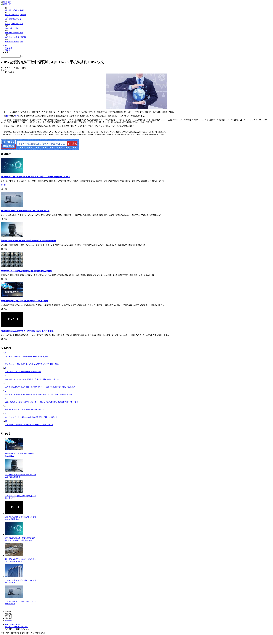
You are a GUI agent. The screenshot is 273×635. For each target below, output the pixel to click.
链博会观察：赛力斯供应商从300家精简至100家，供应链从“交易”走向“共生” (35, 176)
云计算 (13, 24)
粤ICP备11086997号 (12, 624)
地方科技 (15, 15)
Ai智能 (15, 28)
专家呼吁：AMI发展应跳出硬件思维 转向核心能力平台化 (26, 271)
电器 (21, 24)
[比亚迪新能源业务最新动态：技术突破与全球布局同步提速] (12, 326)
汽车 (10, 28)
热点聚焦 (15, 37)
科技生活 (8, 19)
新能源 (14, 10)
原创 (14, 33)
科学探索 (23, 15)
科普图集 (8, 42)
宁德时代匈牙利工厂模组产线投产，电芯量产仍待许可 (25, 211)
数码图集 (23, 37)
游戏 (7, 28)
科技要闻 (8, 10)
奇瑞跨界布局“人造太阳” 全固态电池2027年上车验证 (24, 301)
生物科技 (21, 10)
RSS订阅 (8, 620)
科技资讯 (15, 42)
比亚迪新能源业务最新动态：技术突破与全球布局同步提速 (27, 331)
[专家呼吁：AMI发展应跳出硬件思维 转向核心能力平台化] (12, 266)
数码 (18, 24)
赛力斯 (3, 185)
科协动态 (8, 15)
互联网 (18, 19)
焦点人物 (8, 37)
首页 (7, 46)
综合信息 (8, 48)
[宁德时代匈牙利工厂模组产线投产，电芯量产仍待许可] (12, 206)
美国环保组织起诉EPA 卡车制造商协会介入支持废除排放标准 (28, 241)
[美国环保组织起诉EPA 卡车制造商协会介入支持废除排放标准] (12, 236)
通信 (14, 19)
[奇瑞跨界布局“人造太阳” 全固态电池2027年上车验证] (12, 296)
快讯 (21, 42)
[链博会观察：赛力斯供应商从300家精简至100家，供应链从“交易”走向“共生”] (12, 172)
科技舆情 (19, 33)
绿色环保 (8, 33)
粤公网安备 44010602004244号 (16, 627)
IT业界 (7, 24)
